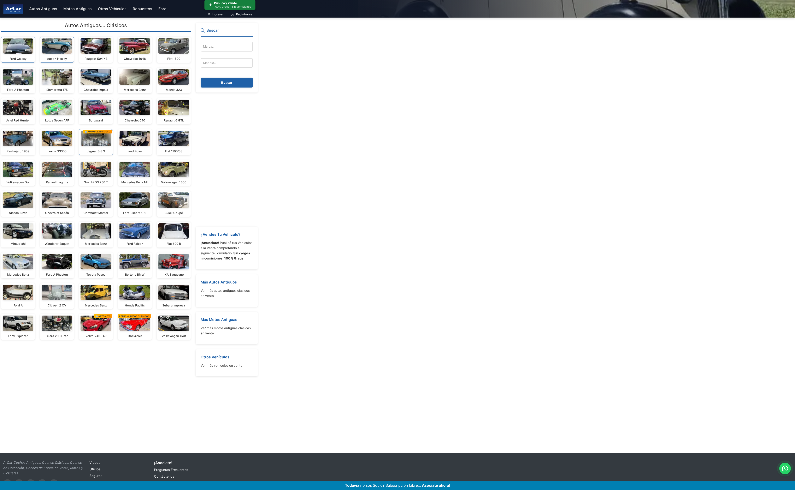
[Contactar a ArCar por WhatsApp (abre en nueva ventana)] (785, 468)
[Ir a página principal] (13, 8)
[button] (227, 32)
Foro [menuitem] (162, 9)
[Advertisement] (227, 159)
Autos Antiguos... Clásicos (96, 25)
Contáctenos (164, 476)
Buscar (226, 82)
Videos (94, 462)
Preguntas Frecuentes (171, 470)
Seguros (95, 476)
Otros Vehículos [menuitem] (112, 9)
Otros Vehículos (215, 357)
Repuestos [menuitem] (142, 9)
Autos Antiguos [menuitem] (43, 9)
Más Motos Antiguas (219, 319)
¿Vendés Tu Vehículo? (220, 234)
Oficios (94, 469)
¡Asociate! (163, 463)
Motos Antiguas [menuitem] (77, 9)
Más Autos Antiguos (219, 282)
